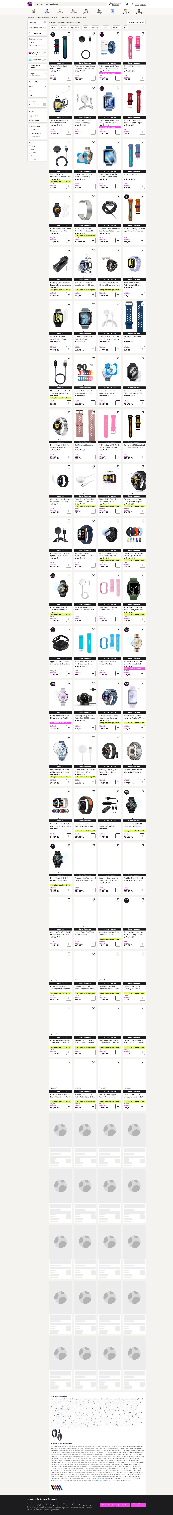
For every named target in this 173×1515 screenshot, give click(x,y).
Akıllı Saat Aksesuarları (79, 17)
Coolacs (105, 27)
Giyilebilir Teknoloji (64, 17)
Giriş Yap (143, 5)
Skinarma (116, 27)
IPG (125, 27)
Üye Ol (137, 5)
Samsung (95, 27)
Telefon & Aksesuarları (50, 17)
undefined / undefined (38, 28)
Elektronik (39, 17)
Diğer (85, 27)
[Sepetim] (126, 4)
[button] (59, 60)
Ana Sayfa (30, 17)
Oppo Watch (75, 27)
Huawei (53, 27)
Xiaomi (63, 27)
